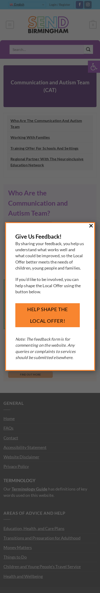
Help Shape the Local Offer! (47, 315)
